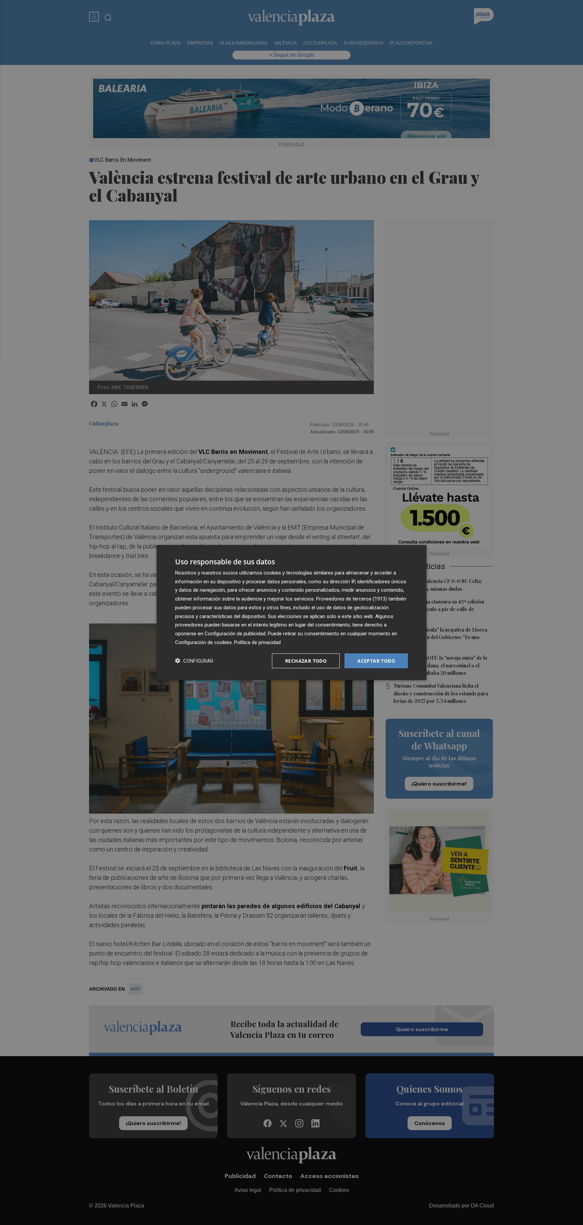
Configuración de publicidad (235, 634)
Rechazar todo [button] (306, 660)
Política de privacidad (257, 642)
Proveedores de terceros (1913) (351, 599)
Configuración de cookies (203, 642)
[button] (194, 661)
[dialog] (291, 612)
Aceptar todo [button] (376, 660)
